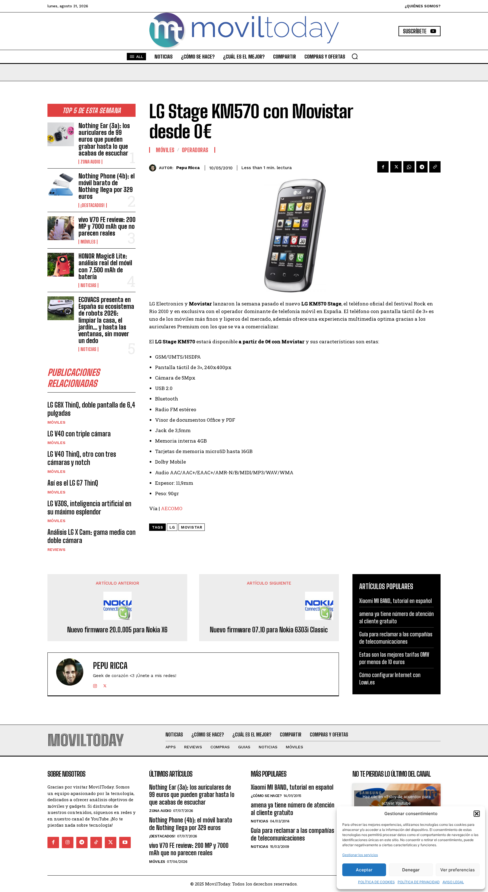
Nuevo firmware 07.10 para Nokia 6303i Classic (269, 630)
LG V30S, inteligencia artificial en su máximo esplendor (89, 507)
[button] (477, 813)
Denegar (411, 869)
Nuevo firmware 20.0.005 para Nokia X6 (117, 630)
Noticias (88, 285)
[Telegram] (422, 167)
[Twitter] (396, 167)
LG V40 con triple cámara (79, 434)
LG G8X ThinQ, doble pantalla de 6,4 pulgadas (91, 409)
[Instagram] (95, 685)
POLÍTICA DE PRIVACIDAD (419, 882)
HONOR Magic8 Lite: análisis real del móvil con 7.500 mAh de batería (105, 266)
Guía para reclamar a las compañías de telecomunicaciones (292, 834)
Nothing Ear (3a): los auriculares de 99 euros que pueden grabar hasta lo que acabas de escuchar (104, 139)
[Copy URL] (435, 167)
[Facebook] (383, 167)
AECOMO (171, 508)
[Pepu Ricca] (154, 167)
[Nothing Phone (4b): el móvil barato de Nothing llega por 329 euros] (60, 185)
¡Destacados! (92, 205)
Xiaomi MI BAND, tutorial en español (395, 600)
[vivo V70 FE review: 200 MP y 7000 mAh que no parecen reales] (60, 228)
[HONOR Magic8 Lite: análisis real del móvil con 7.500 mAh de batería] (60, 265)
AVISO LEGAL (453, 882)
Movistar (191, 527)
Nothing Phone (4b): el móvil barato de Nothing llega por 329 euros (107, 186)
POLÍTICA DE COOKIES (376, 882)
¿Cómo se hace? (266, 796)
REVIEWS (56, 549)
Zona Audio (90, 162)
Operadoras (195, 150)
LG (172, 527)
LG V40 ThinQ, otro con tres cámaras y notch (81, 458)
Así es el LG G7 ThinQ (72, 483)
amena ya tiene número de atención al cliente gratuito (292, 808)
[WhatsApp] (409, 167)
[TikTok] (96, 842)
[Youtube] (125, 842)
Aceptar (364, 869)
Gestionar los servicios (360, 855)
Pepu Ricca (188, 167)
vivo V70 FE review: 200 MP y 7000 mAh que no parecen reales (107, 226)
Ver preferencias (457, 869)
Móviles (87, 242)
